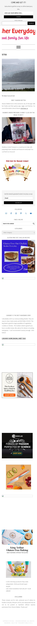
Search (31, 23)
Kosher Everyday (18, 34)
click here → (24, 108)
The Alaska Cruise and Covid (8, 96)
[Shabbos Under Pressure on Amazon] (18, 130)
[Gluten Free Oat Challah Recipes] (18, 256)
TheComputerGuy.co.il (25, 623)
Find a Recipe (19, 20)
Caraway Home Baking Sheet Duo (14, 338)
